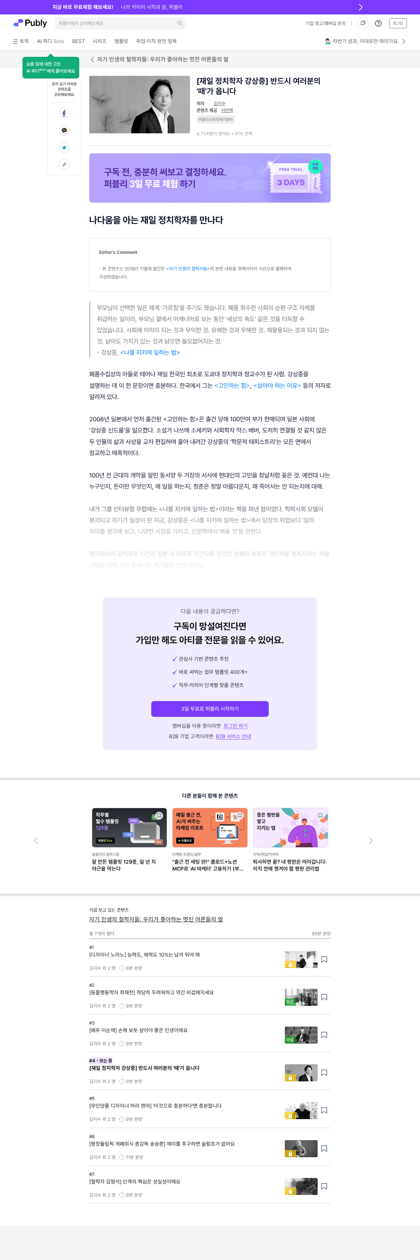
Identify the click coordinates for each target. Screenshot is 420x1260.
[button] (50, 67)
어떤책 (227, 110)
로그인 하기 (235, 726)
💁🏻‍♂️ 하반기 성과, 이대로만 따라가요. (362, 41)
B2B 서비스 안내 (233, 736)
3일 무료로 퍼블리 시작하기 (210, 709)
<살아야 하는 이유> (277, 385)
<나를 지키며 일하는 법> (150, 352)
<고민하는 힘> (232, 385)
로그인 (398, 23)
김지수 (219, 103)
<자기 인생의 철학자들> (188, 268)
